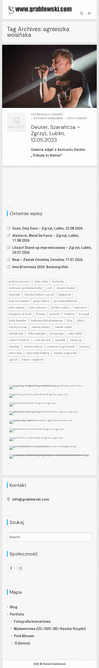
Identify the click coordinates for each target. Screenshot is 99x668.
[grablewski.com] (41, 9)
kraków (69, 314)
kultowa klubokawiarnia (46, 320)
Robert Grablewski (50, 118)
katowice (80, 307)
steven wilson (33, 346)
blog (47, 114)
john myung (17, 307)
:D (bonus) (22, 643)
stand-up (76, 340)
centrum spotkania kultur (26, 288)
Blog (13, 607)
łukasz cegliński (33, 359)
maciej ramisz (40, 327)
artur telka (41, 281)
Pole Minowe (24, 636)
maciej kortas (18, 327)
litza (69, 320)
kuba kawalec (18, 320)
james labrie (41, 301)
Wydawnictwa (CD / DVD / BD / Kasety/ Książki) (50, 629)
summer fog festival (60, 346)
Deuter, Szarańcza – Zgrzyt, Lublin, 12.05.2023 (55, 133)
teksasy (84, 346)
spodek (60, 340)
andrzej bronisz (19, 281)
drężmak (14, 294)
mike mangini (37, 333)
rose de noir (42, 340)
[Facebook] (11, 568)
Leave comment (77, 118)
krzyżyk (84, 314)
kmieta (40, 314)
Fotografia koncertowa (32, 621)
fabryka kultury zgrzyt (39, 294)
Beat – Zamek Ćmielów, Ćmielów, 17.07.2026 (47, 260)
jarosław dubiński (65, 301)
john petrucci (38, 307)
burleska (58, 281)
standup (14, 346)
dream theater (65, 288)
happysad (64, 294)
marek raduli (63, 327)
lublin (80, 320)
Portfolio (17, 614)
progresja (56, 333)
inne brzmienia (19, 301)
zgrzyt (13, 359)
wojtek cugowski (65, 353)
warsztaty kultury (37, 353)
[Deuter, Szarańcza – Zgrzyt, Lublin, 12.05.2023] (49, 76)
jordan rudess (60, 307)
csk (49, 288)
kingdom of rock (20, 314)
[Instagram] (20, 568)
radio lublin (75, 333)
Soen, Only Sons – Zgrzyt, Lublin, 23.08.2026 (47, 228)
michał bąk (16, 333)
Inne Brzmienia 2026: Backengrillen (40, 267)
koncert (57, 114)
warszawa (15, 353)
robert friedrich (19, 340)
